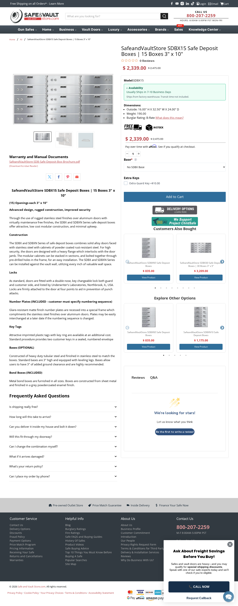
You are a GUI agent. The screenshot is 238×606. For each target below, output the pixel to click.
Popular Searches (76, 560)
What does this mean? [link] (169, 117)
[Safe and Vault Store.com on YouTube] (177, 3)
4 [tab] (172, 288)
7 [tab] (189, 288)
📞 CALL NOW (199, 586)
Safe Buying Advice (77, 548)
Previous (127, 261)
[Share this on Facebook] (58, 177)
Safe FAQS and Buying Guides (83, 536)
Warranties (16, 560)
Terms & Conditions (76, 592)
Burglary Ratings (75, 529)
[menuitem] (27, 29)
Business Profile (131, 529)
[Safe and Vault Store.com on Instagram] (182, 3)
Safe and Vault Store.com (31, 586)
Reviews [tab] (138, 377)
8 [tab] (194, 288)
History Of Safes (75, 540)
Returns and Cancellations (26, 556)
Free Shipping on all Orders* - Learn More (37, 3)
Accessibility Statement (101, 592)
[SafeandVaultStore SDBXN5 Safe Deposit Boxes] (148, 248)
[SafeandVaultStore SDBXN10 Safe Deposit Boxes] (201, 317)
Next (222, 261)
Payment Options (20, 540)
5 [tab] (177, 288)
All (21, 39)
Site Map (70, 564)
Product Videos (74, 544)
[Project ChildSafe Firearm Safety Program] (175, 221)
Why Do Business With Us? (137, 560)
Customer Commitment (135, 533)
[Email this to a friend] (77, 177)
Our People (128, 540)
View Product (148, 277)
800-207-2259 (201, 15)
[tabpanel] (148, 258)
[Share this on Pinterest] (67, 177)
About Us (126, 525)
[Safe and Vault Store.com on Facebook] (171, 3)
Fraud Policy (17, 536)
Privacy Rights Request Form (138, 544)
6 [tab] (183, 288)
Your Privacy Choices (52, 592)
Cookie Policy (31, 592)
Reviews (126, 556)
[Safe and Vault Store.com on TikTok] (192, 3)
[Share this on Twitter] (49, 177)
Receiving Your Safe (22, 552)
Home (12, 39)
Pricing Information (22, 548)
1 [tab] (155, 288)
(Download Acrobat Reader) (23, 166)
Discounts (16, 533)
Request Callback (198, 598)
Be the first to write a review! (175, 432)
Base (158, 160)
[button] (228, 596)
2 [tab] (161, 288)
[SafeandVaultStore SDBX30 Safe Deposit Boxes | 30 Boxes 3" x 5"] (201, 248)
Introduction (128, 536)
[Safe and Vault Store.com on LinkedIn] (187, 3)
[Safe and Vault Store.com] (34, 16)
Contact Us (16, 525)
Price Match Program (23, 544)
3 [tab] (166, 288)
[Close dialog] (230, 544)
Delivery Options (20, 529)
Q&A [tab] (153, 377)
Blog (68, 525)
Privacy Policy (14, 592)
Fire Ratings (72, 533)
